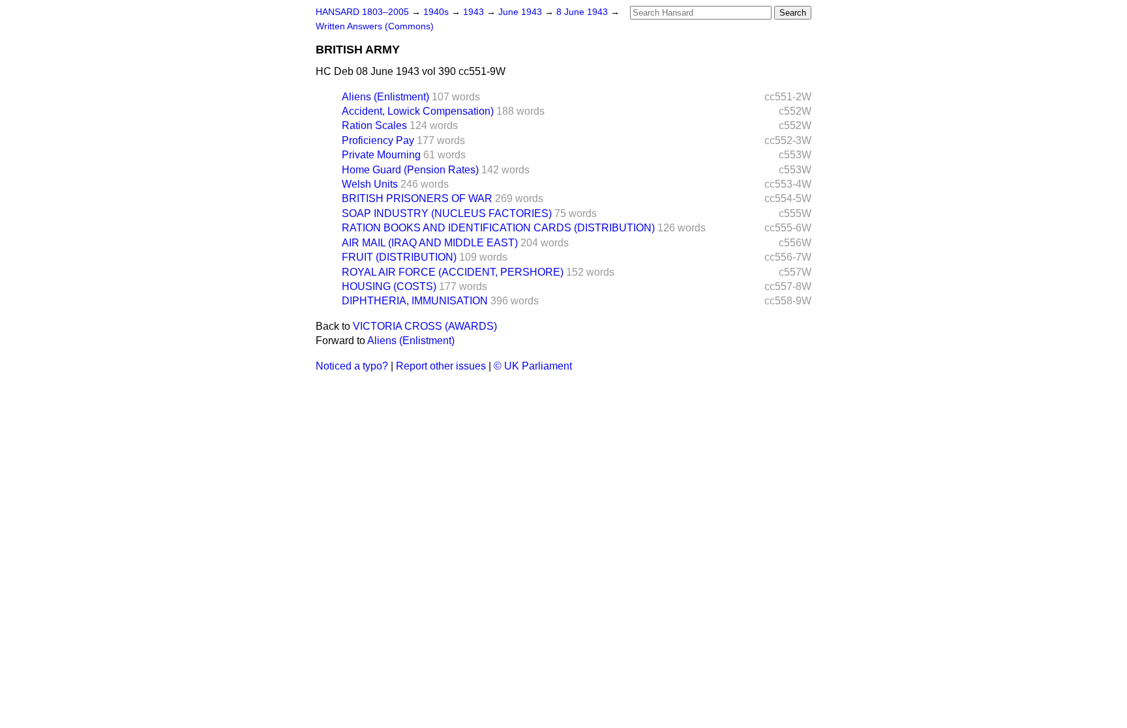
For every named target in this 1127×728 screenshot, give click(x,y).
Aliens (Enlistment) (385, 96)
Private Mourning (381, 154)
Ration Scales (374, 125)
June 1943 (521, 12)
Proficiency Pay (378, 140)
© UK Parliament (533, 365)
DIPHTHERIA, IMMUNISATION (415, 300)
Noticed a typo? (352, 365)
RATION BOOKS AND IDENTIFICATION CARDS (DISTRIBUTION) (498, 227)
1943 (475, 12)
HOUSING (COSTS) (389, 286)
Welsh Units (370, 184)
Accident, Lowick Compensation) (418, 111)
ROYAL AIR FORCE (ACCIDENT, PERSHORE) (453, 272)
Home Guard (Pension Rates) (410, 169)
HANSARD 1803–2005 (362, 12)
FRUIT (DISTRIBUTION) (399, 257)
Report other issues (441, 365)
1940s (437, 12)
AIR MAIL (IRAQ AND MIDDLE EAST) (430, 242)
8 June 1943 (583, 12)
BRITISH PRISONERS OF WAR (417, 198)
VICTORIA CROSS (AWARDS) (425, 326)
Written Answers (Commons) (375, 26)
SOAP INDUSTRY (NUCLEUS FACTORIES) (447, 213)
